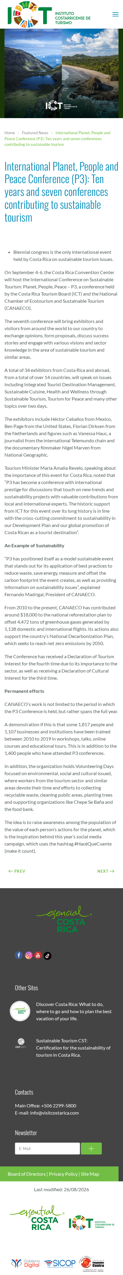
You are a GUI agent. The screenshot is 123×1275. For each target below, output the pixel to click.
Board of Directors (27, 1174)
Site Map (90, 1174)
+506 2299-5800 (58, 1105)
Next (103, 871)
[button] (116, 14)
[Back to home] (49, 14)
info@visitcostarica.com (54, 1112)
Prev (19, 871)
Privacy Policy (63, 1174)
